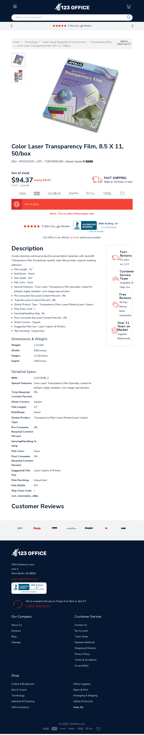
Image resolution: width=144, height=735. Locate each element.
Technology (31, 42)
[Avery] (20, 528)
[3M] (106, 528)
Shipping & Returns (85, 648)
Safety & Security (83, 701)
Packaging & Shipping (85, 695)
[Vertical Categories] (15, 6)
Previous (11, 26)
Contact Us (81, 625)
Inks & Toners (19, 689)
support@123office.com (24, 579)
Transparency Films (101, 42)
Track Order (81, 636)
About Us (16, 625)
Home (16, 42)
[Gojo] (123, 528)
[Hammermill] (71, 528)
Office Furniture (20, 707)
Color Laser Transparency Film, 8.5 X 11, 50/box (43, 45)
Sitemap (16, 642)
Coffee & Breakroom (22, 684)
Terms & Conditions (86, 660)
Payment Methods (85, 642)
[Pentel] (37, 528)
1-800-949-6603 (37, 606)
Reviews (16, 630)
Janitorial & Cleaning (22, 701)
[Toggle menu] (15, 34)
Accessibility (82, 665)
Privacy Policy (82, 654)
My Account (81, 630)
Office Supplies (81, 684)
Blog (14, 636)
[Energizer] (89, 528)
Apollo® (74, 237)
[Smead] (54, 528)
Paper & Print (80, 689)
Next (132, 26)
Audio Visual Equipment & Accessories (64, 42)
